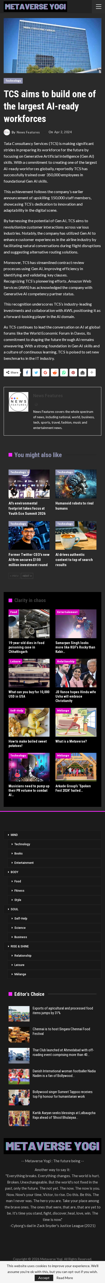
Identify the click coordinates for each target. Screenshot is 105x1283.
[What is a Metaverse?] (75, 722)
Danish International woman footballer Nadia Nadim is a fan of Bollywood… (64, 1073)
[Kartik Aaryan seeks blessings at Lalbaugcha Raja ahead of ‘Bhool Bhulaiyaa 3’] (19, 1118)
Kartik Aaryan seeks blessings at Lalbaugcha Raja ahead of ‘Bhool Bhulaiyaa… (64, 1115)
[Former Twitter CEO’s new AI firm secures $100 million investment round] (29, 535)
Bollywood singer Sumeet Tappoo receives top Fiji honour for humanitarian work (63, 1094)
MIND (14, 835)
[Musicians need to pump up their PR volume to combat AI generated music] (29, 767)
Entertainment (67, 612)
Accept (44, 1278)
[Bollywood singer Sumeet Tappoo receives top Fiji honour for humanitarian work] (19, 1097)
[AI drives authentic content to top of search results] (75, 535)
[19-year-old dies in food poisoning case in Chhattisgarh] (29, 623)
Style (17, 900)
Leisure (15, 661)
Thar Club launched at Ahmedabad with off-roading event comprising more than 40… (63, 1052)
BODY (14, 872)
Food (13, 612)
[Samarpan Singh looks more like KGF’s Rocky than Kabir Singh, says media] (75, 623)
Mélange (63, 710)
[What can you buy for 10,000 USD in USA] (29, 673)
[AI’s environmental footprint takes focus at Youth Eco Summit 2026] (29, 484)
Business (20, 937)
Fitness (19, 890)
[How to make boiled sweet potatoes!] (29, 722)
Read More (64, 1278)
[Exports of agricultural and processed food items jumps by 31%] (19, 1014)
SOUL (14, 909)
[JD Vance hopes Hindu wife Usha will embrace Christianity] (75, 673)
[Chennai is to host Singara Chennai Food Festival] (19, 1034)
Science (20, 928)
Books (18, 853)
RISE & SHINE (20, 946)
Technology (13, 80)
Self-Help (16, 710)
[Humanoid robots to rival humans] (75, 484)
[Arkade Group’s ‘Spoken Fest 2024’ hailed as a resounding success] (75, 767)
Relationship (65, 661)
